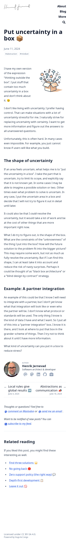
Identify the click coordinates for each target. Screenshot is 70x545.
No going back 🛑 (20, 468)
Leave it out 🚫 (18, 486)
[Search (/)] (64, 21)
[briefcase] (51, 373)
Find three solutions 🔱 (23, 463)
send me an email (52, 411)
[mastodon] (32, 373)
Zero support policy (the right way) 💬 (32, 474)
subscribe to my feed (19, 423)
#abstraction (11, 53)
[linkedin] (38, 373)
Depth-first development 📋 (26, 480)
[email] (25, 373)
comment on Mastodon (21, 411)
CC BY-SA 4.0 (28, 534)
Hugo (17, 537)
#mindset (24, 53)
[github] (45, 373)
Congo (25, 537)
